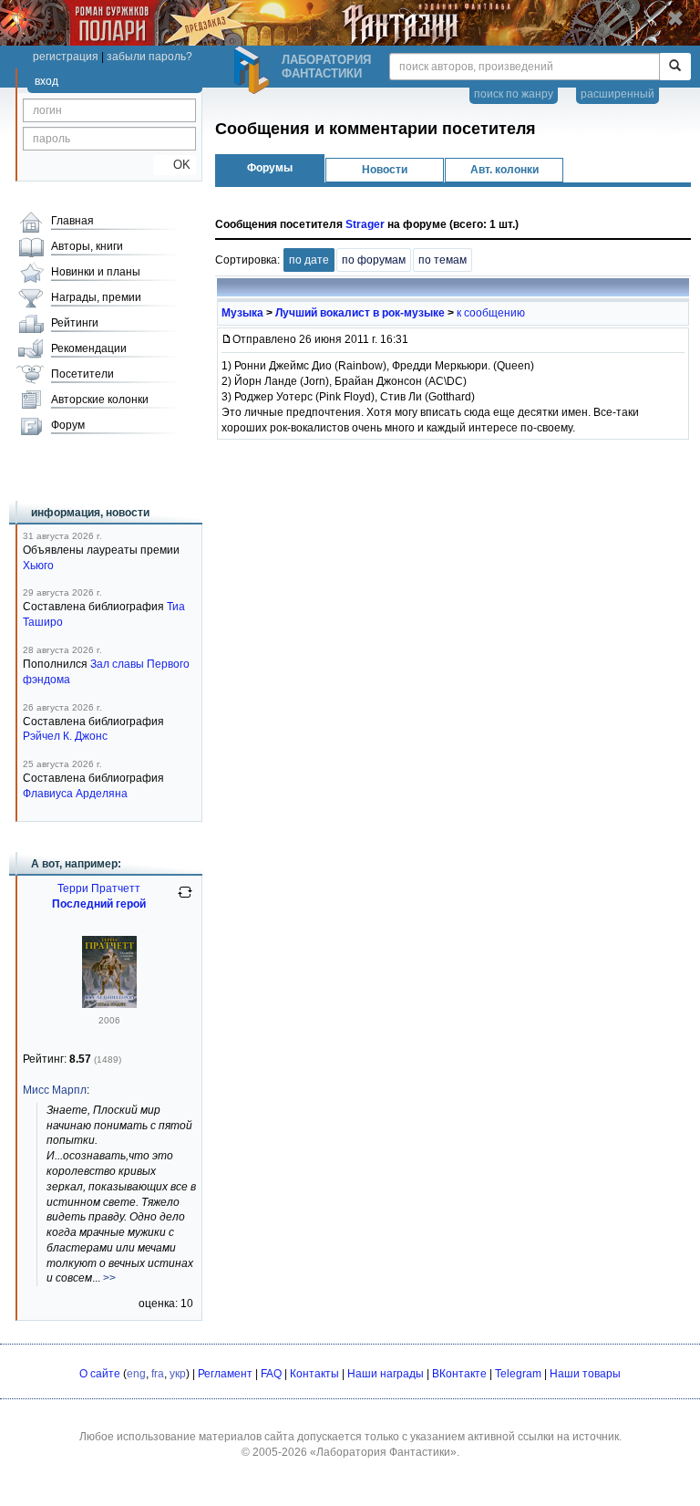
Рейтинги (74, 323)
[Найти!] (675, 66)
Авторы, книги (87, 246)
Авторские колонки (100, 399)
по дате (309, 260)
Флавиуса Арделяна (75, 793)
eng (136, 1373)
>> (109, 1278)
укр (178, 1373)
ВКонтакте (459, 1373)
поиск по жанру (513, 94)
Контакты (314, 1373)
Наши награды (385, 1373)
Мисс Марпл (55, 1090)
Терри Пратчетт (98, 888)
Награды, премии (96, 297)
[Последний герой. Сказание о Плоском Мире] (109, 1004)
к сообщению (491, 312)
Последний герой (99, 904)
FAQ (271, 1373)
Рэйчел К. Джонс (65, 736)
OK (174, 164)
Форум (68, 425)
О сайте (99, 1373)
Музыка (242, 312)
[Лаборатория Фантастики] (254, 70)
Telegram (518, 1373)
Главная (72, 220)
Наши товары (585, 1373)
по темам (442, 260)
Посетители (82, 374)
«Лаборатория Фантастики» (383, 1452)
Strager (365, 224)
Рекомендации (89, 348)
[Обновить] (185, 899)
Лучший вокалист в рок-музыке (360, 312)
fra (157, 1373)
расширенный (617, 94)
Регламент (225, 1373)
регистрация (65, 56)
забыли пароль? (149, 56)
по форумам (374, 260)
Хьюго (38, 565)
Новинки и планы (95, 271)
